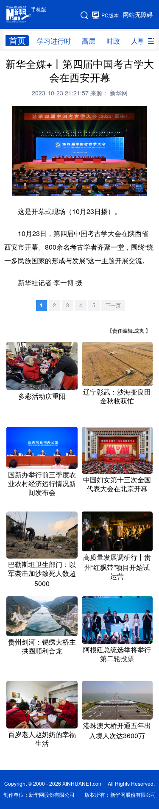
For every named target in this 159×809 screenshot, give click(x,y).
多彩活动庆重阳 (42, 396)
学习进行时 (54, 41)
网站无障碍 (138, 15)
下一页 (113, 305)
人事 (138, 41)
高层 (88, 41)
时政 (113, 41)
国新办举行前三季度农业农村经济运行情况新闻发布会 (42, 483)
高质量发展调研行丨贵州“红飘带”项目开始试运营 (117, 567)
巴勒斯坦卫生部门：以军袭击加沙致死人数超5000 (42, 574)
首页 (17, 40)
